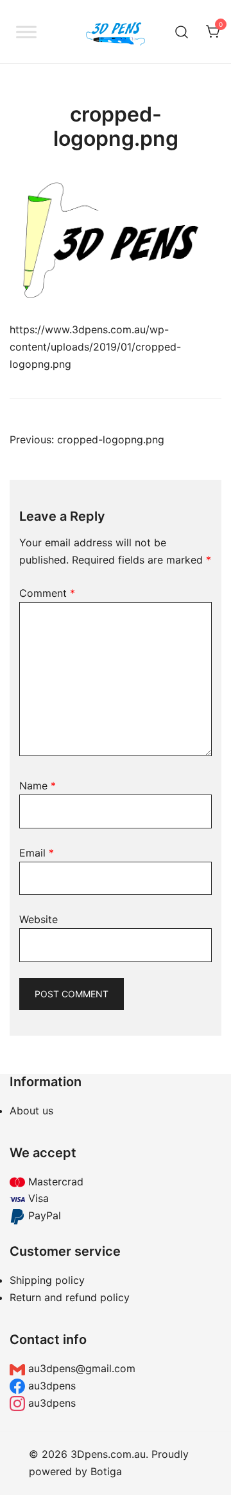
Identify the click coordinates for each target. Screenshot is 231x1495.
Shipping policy (47, 1280)
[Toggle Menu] (26, 32)
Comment (47, 593)
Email (36, 852)
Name (37, 785)
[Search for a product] (182, 31)
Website (38, 919)
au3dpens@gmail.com (80, 1368)
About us (31, 1110)
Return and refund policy (70, 1297)
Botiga (106, 1471)
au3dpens (50, 1385)
